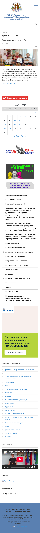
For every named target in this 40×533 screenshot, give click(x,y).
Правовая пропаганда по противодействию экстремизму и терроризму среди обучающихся (18, 298)
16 (5, 124)
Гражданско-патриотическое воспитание (19, 370)
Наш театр (8, 393)
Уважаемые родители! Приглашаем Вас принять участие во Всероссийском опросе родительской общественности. (20, 237)
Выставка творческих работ (14, 40)
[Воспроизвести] (5, 467)
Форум (8, 287)
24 (10, 128)
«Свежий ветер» (11, 270)
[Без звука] (32, 467)
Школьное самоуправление (15, 256)
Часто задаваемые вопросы (16, 195)
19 (20, 124)
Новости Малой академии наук (16, 400)
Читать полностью (8, 83)
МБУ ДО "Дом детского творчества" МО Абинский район (17, 16)
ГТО (6, 373)
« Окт (16, 136)
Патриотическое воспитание (16, 261)
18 (15, 124)
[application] (20, 459)
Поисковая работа (11, 410)
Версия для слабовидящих (17, 98)
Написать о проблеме (15, 352)
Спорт (7, 426)
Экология (8, 437)
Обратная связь (11, 283)
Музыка (7, 386)
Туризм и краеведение (13, 430)
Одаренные (9, 407)
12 (20, 120)
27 (25, 128)
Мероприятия (16, 44)
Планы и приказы (12, 243)
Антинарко (9, 274)
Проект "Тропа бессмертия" (14, 414)
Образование (9, 403)
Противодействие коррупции (16, 265)
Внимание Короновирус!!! (15, 204)
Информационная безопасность (17, 278)
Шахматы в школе (11, 433)
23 (5, 128)
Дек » (23, 136)
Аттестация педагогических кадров (19, 252)
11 (15, 120)
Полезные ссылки (12, 292)
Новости (8, 396)
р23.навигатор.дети (13, 200)
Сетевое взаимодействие (15, 248)
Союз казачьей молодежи (14, 423)
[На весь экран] (35, 467)
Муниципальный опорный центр (16, 389)
